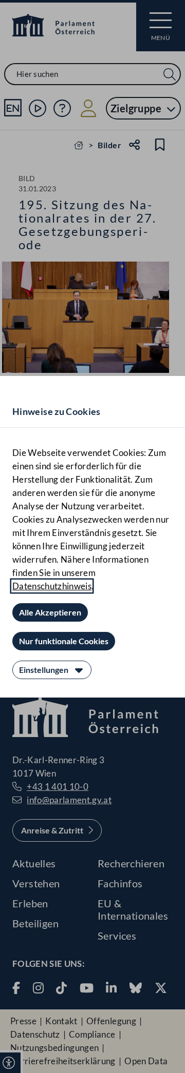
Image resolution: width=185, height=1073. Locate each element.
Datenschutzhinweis (51, 586)
